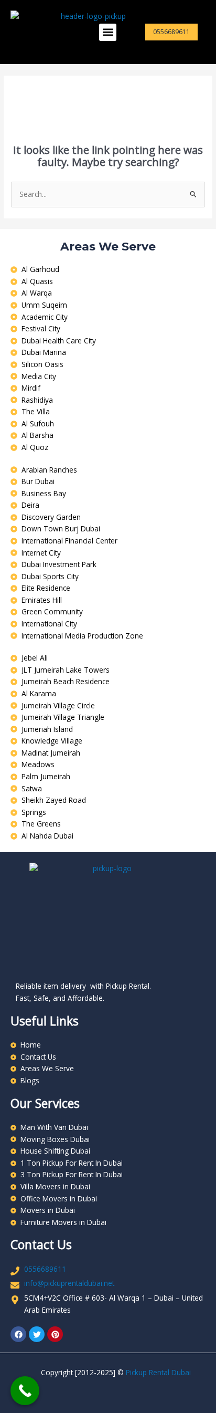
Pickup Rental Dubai (158, 1372)
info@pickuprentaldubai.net (69, 1283)
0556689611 (45, 1269)
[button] (107, 32)
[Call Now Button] (24, 1390)
